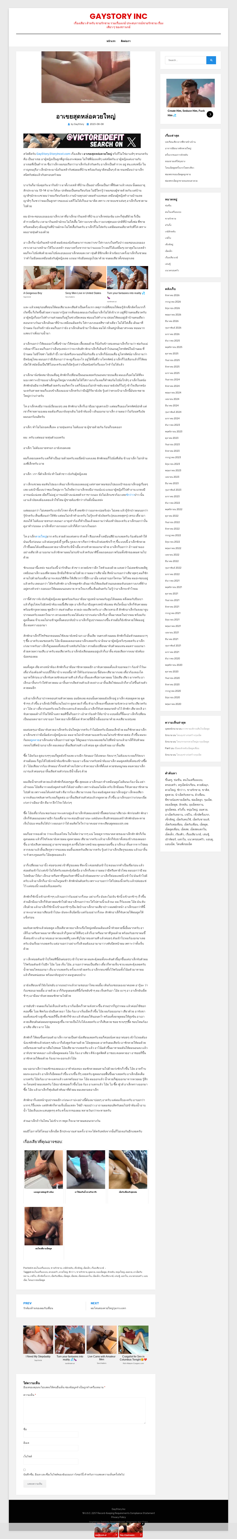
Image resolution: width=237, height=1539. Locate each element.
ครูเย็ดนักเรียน (186, 785)
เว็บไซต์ (27, 1456)
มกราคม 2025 (172, 373)
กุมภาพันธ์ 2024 (173, 412)
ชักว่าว (130, 495)
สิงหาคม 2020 (172, 684)
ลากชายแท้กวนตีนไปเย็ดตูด (196, 728)
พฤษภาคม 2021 (173, 626)
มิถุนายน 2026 (172, 308)
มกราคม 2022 (172, 574)
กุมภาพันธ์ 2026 (173, 327)
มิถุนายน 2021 (172, 619)
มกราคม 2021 (172, 652)
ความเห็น (29, 1394)
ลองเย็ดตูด (101, 1272)
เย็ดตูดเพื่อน (172, 829)
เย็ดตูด (67, 1276)
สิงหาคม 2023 (172, 451)
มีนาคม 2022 (172, 561)
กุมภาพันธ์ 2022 (173, 567)
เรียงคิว (179, 834)
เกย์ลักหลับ (68, 1268)
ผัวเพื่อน (200, 794)
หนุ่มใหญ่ (120, 1272)
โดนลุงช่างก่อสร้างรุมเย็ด (188, 735)
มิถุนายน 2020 (172, 697)
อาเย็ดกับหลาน (174, 814)
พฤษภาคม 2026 (173, 314)
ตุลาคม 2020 (171, 671)
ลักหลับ (111, 1272)
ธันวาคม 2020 (172, 658)
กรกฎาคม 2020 (173, 691)
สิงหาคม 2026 (172, 295)
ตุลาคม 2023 (171, 438)
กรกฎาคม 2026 (173, 301)
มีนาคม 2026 (172, 321)
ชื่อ (25, 1429)
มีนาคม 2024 (172, 405)
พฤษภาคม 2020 (173, 704)
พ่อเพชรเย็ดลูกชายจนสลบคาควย (181, 181)
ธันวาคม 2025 (172, 340)
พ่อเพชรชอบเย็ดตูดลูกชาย (178, 174)
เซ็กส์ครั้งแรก (43, 1276)
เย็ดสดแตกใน (85, 1276)
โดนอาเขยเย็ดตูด (36, 1280)
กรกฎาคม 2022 (173, 535)
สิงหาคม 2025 (172, 366)
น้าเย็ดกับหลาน (184, 794)
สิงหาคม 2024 (172, 386)
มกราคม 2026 (172, 334)
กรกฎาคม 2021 (172, 613)
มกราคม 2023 (172, 496)
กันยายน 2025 (172, 360)
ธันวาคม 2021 (172, 580)
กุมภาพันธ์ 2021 (173, 645)
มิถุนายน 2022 (172, 541)
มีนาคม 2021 (171, 639)
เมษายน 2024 (172, 399)
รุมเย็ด (208, 799)
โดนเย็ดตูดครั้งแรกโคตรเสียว (179, 167)
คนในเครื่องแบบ (42, 1268)
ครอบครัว (53, 1272)
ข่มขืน (168, 205)
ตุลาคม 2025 (171, 353)
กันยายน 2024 (172, 379)
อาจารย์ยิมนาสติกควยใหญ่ (178, 148)
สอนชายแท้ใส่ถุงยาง (175, 161)
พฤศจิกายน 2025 (173, 347)
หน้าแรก (111, 41)
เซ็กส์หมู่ (78, 1268)
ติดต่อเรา (126, 41)
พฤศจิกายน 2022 (173, 509)
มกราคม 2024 (172, 418)
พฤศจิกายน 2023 (173, 431)
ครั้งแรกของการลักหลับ (176, 155)
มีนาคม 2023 (172, 483)
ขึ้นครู (168, 780)
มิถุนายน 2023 (172, 464)
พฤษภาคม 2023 (173, 470)
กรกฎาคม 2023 (173, 457)
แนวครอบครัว (136, 1276)
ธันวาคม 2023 (172, 425)
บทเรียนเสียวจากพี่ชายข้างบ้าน (180, 142)
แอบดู (209, 839)
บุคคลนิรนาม (171, 728)
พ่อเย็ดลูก (197, 799)
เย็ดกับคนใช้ (183, 819)
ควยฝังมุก (202, 785)
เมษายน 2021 (172, 632)
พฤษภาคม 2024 (173, 392)
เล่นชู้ (117, 1276)
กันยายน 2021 (172, 600)
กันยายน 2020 (172, 678)
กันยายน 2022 (172, 522)
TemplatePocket (117, 1522)
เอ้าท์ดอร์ (170, 839)
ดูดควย (35, 740)
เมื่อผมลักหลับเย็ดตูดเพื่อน (186, 748)
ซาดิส (205, 790)
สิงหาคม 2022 (172, 528)
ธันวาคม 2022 (172, 503)
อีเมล (26, 1442)
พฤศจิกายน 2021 (173, 587)
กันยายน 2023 (172, 444)
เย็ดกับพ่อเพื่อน (174, 824)
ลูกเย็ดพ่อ (170, 809)
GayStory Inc (119, 16)
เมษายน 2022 (172, 554)
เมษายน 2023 (172, 477)
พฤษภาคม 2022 (173, 548)
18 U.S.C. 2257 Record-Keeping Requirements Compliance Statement (118, 1513)
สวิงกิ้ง (168, 225)
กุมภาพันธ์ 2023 (173, 490)
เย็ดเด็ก (86, 1268)
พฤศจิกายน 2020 (173, 665)
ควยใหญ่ (41, 536)
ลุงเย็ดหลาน (196, 804)
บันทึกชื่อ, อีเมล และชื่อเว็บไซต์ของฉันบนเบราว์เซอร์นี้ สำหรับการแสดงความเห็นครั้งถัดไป (73, 1474)
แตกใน (124, 1276)
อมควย (129, 1272)
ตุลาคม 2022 (171, 516)
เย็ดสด (74, 1276)
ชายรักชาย (56, 1268)
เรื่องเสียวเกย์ (97, 1268)
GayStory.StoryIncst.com (53, 154)
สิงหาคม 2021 (172, 606)
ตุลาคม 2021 (171, 593)
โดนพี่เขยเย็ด (184, 844)
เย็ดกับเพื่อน (57, 1276)
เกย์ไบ (33, 1276)
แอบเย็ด (170, 844)
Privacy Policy (118, 1517)
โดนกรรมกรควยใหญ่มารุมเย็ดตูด (192, 741)
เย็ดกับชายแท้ (201, 819)
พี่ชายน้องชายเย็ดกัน (177, 799)
